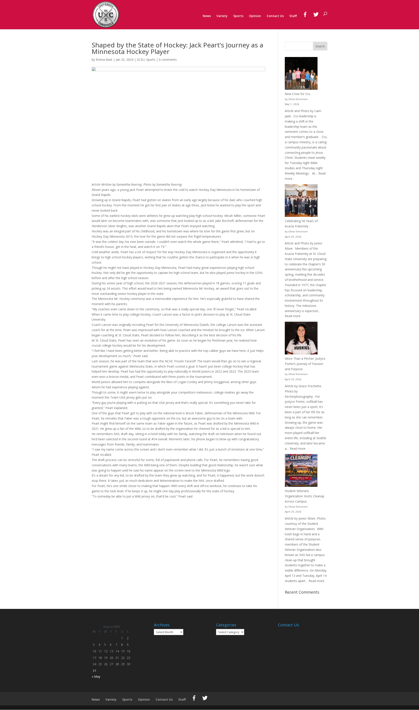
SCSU (140, 59)
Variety (222, 16)
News (207, 16)
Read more (293, 316)
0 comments (168, 59)
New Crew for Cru (297, 94)
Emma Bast (104, 59)
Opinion (255, 16)
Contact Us (275, 16)
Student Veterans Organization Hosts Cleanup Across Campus (304, 496)
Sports (238, 16)
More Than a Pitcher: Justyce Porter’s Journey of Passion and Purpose (305, 363)
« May (96, 676)
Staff (293, 16)
